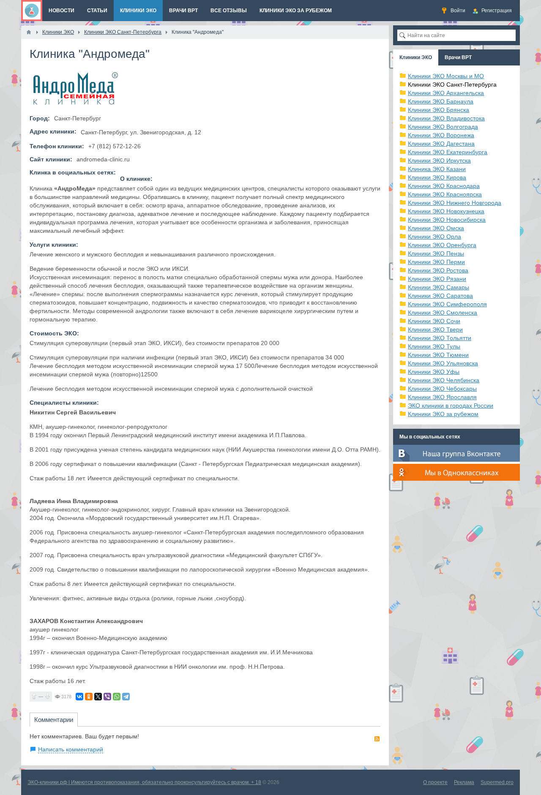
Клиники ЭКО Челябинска (443, 380)
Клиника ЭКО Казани (437, 169)
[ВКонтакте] (79, 696)
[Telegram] (126, 696)
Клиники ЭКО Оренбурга (442, 245)
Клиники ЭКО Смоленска (442, 312)
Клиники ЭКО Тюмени (438, 354)
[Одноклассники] (89, 696)
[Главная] (28, 32)
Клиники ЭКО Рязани (437, 278)
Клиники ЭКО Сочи (434, 321)
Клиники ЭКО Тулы (434, 346)
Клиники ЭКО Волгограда (443, 126)
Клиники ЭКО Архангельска (446, 93)
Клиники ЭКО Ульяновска (443, 363)
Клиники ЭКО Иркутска (439, 160)
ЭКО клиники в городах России (450, 405)
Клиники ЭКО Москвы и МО (446, 76)
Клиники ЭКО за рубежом (443, 414)
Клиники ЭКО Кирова (437, 177)
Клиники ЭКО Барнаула (440, 101)
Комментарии (53, 719)
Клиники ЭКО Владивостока (446, 118)
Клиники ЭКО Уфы (433, 371)
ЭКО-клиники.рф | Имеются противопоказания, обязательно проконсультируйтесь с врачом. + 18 (144, 782)
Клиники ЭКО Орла (434, 236)
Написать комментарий (70, 749)
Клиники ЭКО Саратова (440, 295)
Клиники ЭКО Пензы (436, 253)
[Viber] (107, 696)
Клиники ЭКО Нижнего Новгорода (454, 202)
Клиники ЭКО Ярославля (442, 397)
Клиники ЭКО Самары (438, 287)
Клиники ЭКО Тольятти (439, 338)
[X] (98, 696)
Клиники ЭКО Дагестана (441, 143)
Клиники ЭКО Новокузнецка (446, 211)
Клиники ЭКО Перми (436, 262)
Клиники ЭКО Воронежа (441, 135)
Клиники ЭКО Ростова (438, 270)
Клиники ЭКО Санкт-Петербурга (452, 84)
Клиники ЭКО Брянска (438, 109)
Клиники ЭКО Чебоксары (442, 388)
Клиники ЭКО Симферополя (447, 304)
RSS (377, 738)
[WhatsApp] (116, 696)
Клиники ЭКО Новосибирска (447, 219)
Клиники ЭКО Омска (436, 228)
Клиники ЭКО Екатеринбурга (447, 152)
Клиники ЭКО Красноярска (445, 194)
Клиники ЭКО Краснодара (444, 185)
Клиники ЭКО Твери (435, 329)
